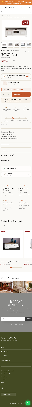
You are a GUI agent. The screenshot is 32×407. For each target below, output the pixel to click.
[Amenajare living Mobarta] (19, 287)
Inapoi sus (7, 394)
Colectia (5, 57)
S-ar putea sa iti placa (8, 225)
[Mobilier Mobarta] (6, 287)
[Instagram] (2, 388)
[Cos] (29, 7)
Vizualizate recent (22, 225)
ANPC (3, 380)
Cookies (4, 377)
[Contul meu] (22, 7)
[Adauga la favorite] (29, 51)
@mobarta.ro (6, 278)
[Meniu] (2, 7)
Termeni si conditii (7, 371)
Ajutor (16, 356)
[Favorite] (25, 7)
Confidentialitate (7, 374)
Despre (16, 347)
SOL (2, 383)
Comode (8, 15)
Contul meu (16, 360)
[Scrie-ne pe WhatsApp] (28, 403)
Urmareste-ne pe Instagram (17, 278)
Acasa (2, 15)
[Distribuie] (25, 51)
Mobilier (16, 351)
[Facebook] (6, 388)
